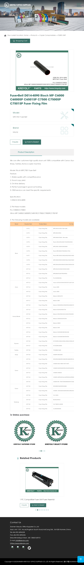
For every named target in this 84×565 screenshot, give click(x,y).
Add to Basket (33, 142)
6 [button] (44, 509)
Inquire (15, 142)
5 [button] (42, 509)
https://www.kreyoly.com (19, 543)
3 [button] (42, 450)
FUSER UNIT (62, 35)
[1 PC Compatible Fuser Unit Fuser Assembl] (42, 479)
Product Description (26, 152)
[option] (42, 71)
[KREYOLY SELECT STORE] (58, 434)
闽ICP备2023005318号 (71, 562)
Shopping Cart (21, 41)
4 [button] (44, 450)
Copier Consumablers (47, 35)
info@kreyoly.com (22, 540)
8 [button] (48, 509)
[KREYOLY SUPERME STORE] (26, 434)
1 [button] (39, 450)
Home (26, 35)
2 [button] (41, 450)
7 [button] (46, 509)
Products (34, 35)
